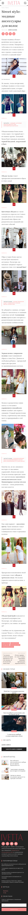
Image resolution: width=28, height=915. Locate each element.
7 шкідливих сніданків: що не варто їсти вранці (17, 770)
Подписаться (14, 909)
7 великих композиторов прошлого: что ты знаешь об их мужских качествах (8, 659)
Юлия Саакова (12, 29)
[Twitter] (6, 33)
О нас (4, 892)
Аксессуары (14, 643)
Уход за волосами (7, 646)
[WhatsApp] (13, 33)
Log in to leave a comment (14, 749)
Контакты (5, 891)
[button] (25, 3)
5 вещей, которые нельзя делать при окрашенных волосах (13, 124)
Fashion (7, 7)
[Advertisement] (14, 803)
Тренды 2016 (5, 645)
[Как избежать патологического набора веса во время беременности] (5, 762)
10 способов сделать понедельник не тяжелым (11, 877)
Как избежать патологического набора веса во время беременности (18, 763)
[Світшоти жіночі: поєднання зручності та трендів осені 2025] (5, 777)
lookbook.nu (4, 118)
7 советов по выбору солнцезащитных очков (14, 735)
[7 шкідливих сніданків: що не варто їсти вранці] (5, 770)
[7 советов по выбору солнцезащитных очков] (14, 723)
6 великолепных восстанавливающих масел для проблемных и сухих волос (14, 460)
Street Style (5, 643)
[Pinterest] (10, 33)
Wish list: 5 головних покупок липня (14, 692)
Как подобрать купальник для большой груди (14, 713)
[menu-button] (3, 3)
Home (3, 7)
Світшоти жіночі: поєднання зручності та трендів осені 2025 (17, 777)
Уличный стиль (15, 645)
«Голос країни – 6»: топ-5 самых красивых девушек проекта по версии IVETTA (20, 659)
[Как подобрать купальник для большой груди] (14, 702)
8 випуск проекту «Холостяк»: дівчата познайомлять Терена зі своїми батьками (13, 881)
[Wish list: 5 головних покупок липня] (14, 680)
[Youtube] (16, 843)
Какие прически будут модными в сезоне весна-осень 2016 (14, 303)
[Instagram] (7, 843)
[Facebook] (3, 33)
